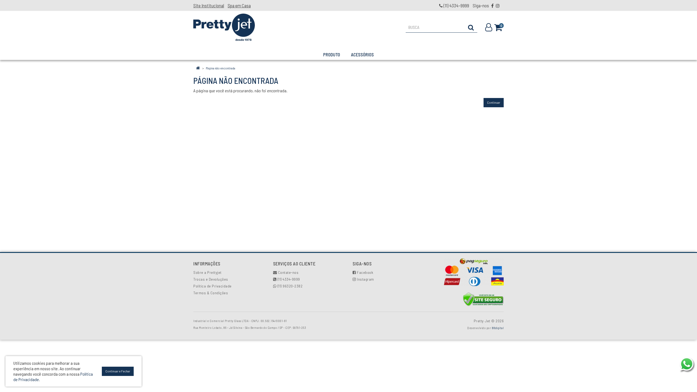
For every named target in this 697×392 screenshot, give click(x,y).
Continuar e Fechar (117, 371)
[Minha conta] (489, 27)
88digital (498, 328)
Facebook (364, 272)
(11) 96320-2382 (289, 286)
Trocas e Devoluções (210, 279)
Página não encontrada (220, 68)
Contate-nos (287, 272)
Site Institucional (208, 5)
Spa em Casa (239, 5)
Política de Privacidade (212, 286)
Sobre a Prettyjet (207, 272)
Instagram (365, 279)
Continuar (493, 102)
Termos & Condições (210, 292)
